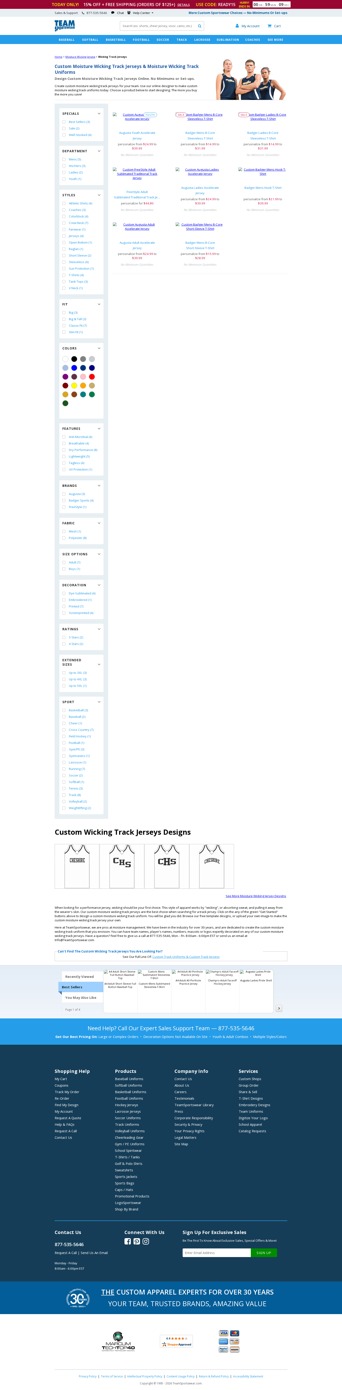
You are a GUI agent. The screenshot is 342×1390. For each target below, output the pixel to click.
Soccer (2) (76, 775)
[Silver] (92, 359)
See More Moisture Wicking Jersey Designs (256, 896)
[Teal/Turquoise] (83, 394)
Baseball (67, 40)
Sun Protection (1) (81, 268)
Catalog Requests (252, 1131)
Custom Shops (250, 1078)
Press (178, 1111)
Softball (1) (76, 782)
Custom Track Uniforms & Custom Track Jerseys (186, 957)
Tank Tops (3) (78, 281)
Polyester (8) (78, 538)
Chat (120, 13)
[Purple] (65, 377)
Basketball (116, 40)
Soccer (163, 40)
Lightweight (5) (79, 456)
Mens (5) (75, 159)
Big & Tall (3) (77, 319)
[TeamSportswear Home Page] (65, 30)
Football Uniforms (129, 1098)
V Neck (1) (76, 288)
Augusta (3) (77, 494)
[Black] (74, 359)
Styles (68, 195)
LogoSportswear (128, 1202)
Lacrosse (202, 40)
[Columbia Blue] (65, 368)
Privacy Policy (88, 1376)
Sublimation (228, 40)
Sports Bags (124, 1183)
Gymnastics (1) (79, 756)
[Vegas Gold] (92, 386)
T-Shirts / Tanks (127, 1157)
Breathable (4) (79, 443)
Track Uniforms (127, 1124)
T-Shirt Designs (251, 1098)
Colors (69, 348)
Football (141, 40)
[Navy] (92, 368)
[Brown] (74, 394)
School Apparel (250, 1124)
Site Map (181, 1144)
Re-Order (62, 1098)
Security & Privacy (188, 1124)
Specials (70, 113)
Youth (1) (75, 179)
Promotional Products (132, 1196)
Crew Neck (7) (78, 223)
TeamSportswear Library (194, 1104)
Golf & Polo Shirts (128, 1163)
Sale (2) (74, 128)
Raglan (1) (76, 249)
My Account (64, 1111)
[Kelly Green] (92, 394)
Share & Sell (248, 1091)
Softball (90, 40)
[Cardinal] (74, 377)
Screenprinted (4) (81, 613)
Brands (69, 485)
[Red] (92, 377)
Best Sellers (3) (79, 122)
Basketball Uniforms (130, 1091)
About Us (181, 1085)
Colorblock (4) (78, 216)
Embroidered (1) (80, 600)
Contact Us (63, 1137)
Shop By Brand (126, 1209)
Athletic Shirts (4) (80, 203)
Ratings (70, 629)
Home (58, 56)
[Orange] (83, 386)
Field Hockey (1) (80, 736)
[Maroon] (65, 386)
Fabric (68, 523)
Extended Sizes (71, 662)
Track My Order (67, 1091)
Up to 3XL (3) (78, 673)
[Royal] (83, 368)
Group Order (249, 1085)
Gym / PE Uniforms (129, 1144)
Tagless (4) (76, 463)
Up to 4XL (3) (78, 679)
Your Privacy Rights (189, 1131)
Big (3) (73, 312)
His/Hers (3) (77, 166)
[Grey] (83, 359)
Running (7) (77, 769)
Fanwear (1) (77, 229)
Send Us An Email (94, 1252)
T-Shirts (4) (76, 275)
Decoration (74, 585)
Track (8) (75, 795)
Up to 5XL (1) (78, 686)
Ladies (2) (76, 172)
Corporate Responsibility (193, 1117)
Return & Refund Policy (214, 1376)
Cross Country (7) (81, 730)
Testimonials (184, 1098)
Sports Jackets (126, 1176)
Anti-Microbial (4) (80, 437)
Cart (274, 26)
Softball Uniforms (128, 1085)
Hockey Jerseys (126, 1104)
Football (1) (76, 743)
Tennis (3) (76, 788)
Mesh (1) (75, 531)
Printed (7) (76, 606)
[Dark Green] (65, 403)
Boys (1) (74, 569)
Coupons (61, 1085)
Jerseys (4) (76, 236)
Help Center (141, 13)
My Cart (61, 1078)
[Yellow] (74, 386)
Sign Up (264, 1253)
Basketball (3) (78, 710)
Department (74, 151)
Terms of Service (112, 1376)
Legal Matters (185, 1137)
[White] (65, 359)
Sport (68, 702)
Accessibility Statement (248, 1376)
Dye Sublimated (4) (82, 593)
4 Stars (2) (76, 644)
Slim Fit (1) (76, 332)
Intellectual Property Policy (144, 1376)
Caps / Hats (124, 1189)
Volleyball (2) (78, 801)
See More (275, 40)
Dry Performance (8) (83, 450)
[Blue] (74, 368)
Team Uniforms (251, 1111)
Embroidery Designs (254, 1104)
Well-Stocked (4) (80, 135)
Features (71, 428)
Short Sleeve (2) (80, 255)
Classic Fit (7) (78, 325)
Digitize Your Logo (253, 1117)
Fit (65, 304)
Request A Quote (68, 1117)
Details (184, 5)
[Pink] (83, 377)
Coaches (252, 40)
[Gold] (65, 394)
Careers (180, 1091)
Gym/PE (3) (76, 749)
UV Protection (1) (80, 469)
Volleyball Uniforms (130, 1131)
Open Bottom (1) (80, 242)
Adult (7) (74, 562)
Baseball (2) (77, 717)
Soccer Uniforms (128, 1117)
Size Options (75, 554)
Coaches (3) (77, 210)
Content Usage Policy (180, 1376)
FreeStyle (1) (78, 507)
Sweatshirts (124, 1170)
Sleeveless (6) (79, 262)
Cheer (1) (75, 723)
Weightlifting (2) (80, 808)
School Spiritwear (128, 1150)
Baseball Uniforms (129, 1078)
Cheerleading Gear (129, 1137)
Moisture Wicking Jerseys (80, 56)
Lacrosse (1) (77, 762)
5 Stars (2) (76, 637)
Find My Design (66, 1104)
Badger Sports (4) (81, 500)
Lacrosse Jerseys (128, 1111)
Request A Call (66, 1131)
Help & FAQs (64, 1124)
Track (182, 40)
